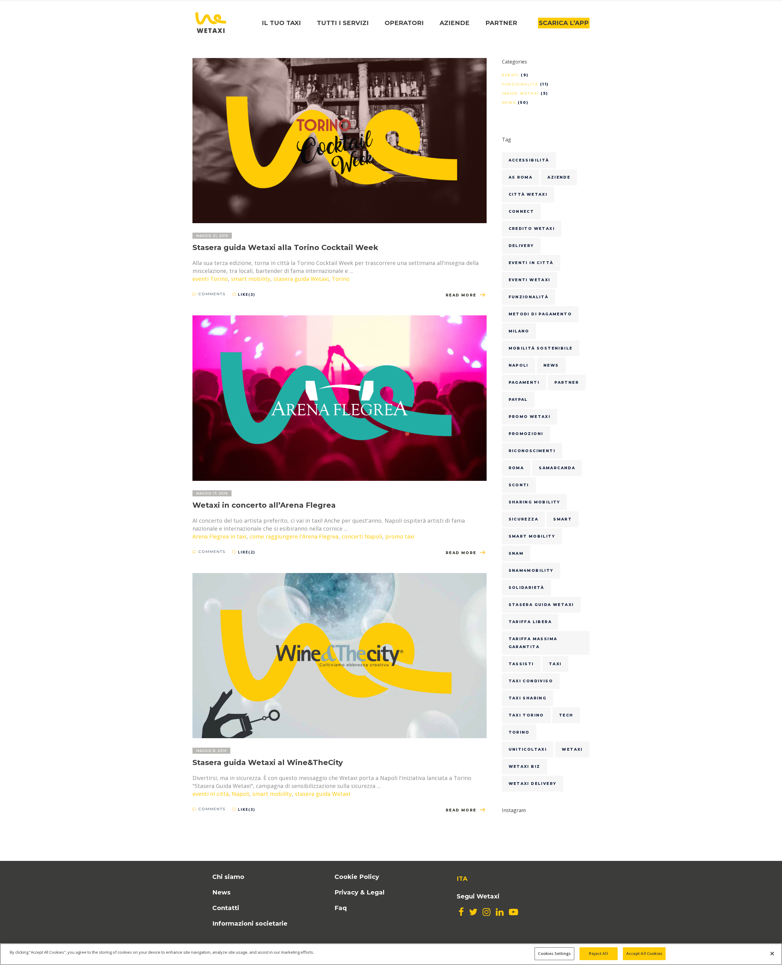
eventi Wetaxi (529, 280)
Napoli (240, 793)
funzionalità (529, 297)
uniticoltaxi (528, 749)
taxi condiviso (531, 681)
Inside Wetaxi (520, 93)
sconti (519, 485)
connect (521, 211)
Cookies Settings (554, 953)
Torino (340, 278)
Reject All (598, 953)
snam (516, 553)
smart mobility (250, 278)
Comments (211, 294)
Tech (566, 715)
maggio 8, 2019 (211, 751)
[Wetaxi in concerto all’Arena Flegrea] (339, 398)
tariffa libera (530, 621)
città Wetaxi (528, 194)
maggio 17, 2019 (212, 493)
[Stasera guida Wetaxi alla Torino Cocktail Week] (339, 140)
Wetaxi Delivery (533, 783)
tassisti (521, 664)
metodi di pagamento (540, 314)
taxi (555, 664)
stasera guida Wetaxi (301, 278)
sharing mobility (534, 502)
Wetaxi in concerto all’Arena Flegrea (264, 505)
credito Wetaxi (532, 228)
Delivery (521, 245)
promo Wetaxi (530, 416)
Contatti (225, 908)
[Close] (772, 953)
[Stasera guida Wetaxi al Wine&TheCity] (339, 655)
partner (566, 382)
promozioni (526, 433)
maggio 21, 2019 (212, 236)
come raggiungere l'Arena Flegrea (294, 536)
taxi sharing (528, 698)
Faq (340, 908)
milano (519, 331)
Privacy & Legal (359, 892)
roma (516, 468)
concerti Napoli (362, 536)
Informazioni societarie (249, 923)
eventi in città (210, 793)
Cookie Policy (356, 876)
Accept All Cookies (644, 953)
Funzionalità (520, 84)
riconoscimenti (532, 450)
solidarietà (526, 587)
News (509, 102)
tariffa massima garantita (533, 643)
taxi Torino (526, 715)
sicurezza (524, 519)
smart (562, 519)
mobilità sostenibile (541, 348)
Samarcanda (557, 468)
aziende (558, 177)
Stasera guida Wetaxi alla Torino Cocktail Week (285, 247)
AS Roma (521, 177)
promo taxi (400, 536)
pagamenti (524, 382)
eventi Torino (210, 278)
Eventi (510, 75)
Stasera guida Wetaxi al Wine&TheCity (267, 762)
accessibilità (529, 160)
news (551, 365)
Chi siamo (228, 876)
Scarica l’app (564, 23)
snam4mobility (531, 570)
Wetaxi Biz (524, 766)
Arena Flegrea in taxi (219, 536)
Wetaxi (572, 749)
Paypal (518, 399)
